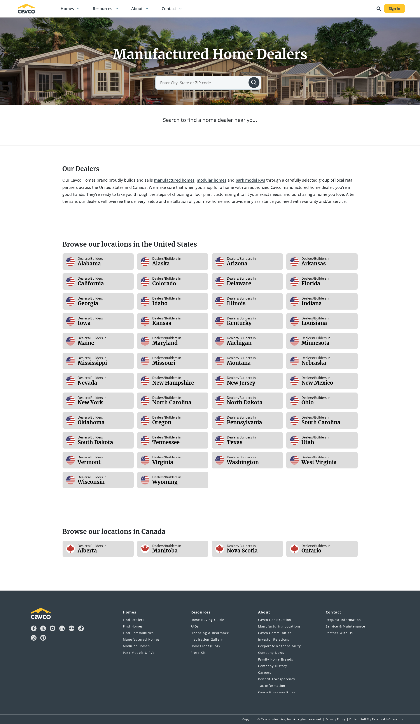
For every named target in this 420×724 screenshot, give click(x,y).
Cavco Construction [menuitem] (274, 620)
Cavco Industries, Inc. (277, 719)
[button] (78, 9)
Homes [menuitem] (129, 612)
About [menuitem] (264, 612)
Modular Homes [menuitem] (136, 646)
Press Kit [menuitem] (198, 652)
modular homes (211, 180)
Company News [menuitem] (271, 652)
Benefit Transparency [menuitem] (276, 679)
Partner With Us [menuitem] (339, 633)
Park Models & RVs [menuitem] (139, 652)
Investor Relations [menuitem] (273, 639)
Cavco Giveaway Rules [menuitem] (277, 692)
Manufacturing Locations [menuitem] (279, 626)
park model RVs (250, 180)
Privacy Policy (336, 719)
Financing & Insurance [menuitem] (210, 633)
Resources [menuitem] (201, 612)
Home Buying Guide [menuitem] (207, 620)
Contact (169, 8)
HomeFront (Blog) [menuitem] (205, 646)
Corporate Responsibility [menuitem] (279, 646)
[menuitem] (66, 9)
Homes (67, 8)
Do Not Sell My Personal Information (376, 719)
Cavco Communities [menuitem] (275, 633)
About (137, 8)
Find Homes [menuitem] (133, 626)
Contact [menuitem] (333, 612)
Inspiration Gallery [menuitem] (207, 639)
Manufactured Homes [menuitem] (141, 639)
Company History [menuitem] (272, 666)
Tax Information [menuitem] (271, 686)
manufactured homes (174, 180)
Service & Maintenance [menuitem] (345, 626)
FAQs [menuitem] (195, 626)
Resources (102, 8)
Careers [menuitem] (264, 672)
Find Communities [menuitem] (138, 633)
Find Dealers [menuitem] (134, 620)
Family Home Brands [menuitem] (275, 659)
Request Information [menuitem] (343, 620)
